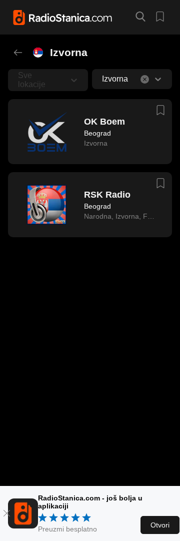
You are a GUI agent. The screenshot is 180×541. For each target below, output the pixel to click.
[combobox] (103, 79)
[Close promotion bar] (6, 513)
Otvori (160, 525)
